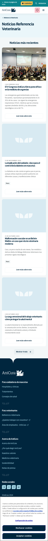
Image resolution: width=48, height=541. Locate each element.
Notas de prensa (8, 468)
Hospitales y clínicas (10, 387)
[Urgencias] (37, 10)
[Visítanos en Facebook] (4, 487)
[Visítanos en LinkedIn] (19, 487)
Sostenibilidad (8, 463)
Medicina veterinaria (10, 458)
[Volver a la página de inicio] (9, 10)
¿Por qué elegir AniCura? (12, 448)
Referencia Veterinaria (11, 415)
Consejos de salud (9, 397)
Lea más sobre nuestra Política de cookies (28, 511)
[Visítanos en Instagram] (14, 487)
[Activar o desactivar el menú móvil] (43, 10)
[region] (24, 519)
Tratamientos (7, 392)
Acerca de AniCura (9, 443)
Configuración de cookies (24, 521)
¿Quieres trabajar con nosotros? (15, 420)
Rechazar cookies (24, 528)
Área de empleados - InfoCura (14, 425)
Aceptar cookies (24, 536)
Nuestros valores (9, 453)
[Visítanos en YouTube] (9, 487)
